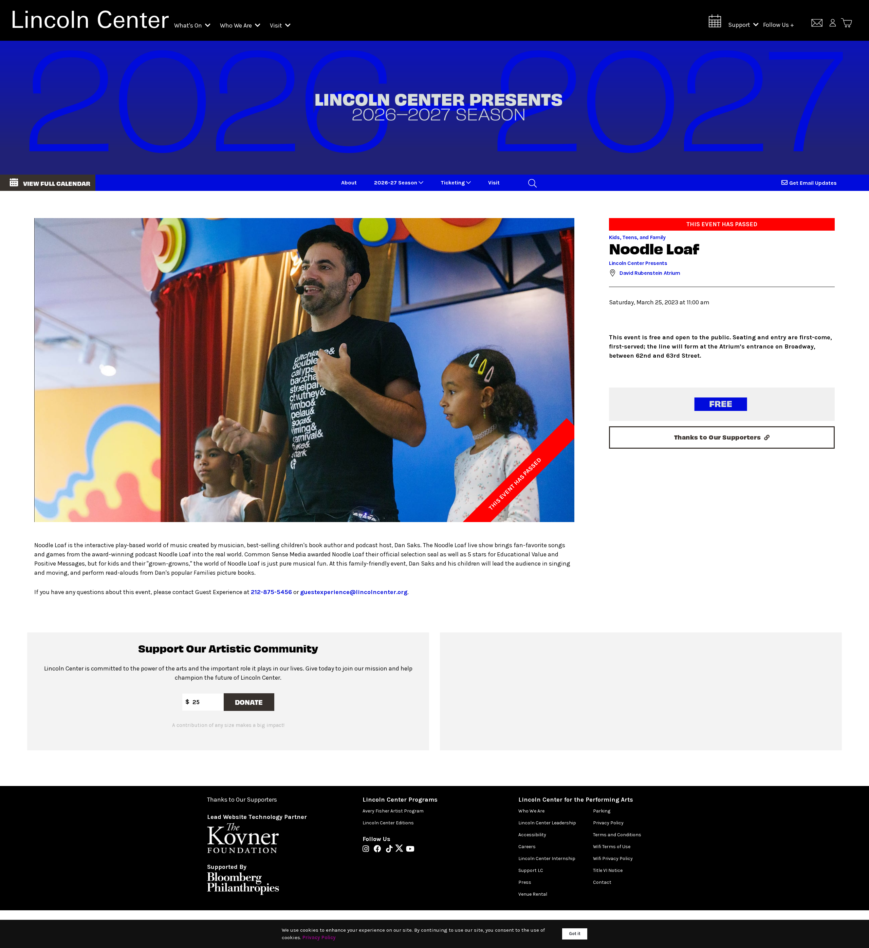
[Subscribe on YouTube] (410, 849)
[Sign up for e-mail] (816, 24)
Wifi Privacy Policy (613, 858)
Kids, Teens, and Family (637, 237)
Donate (249, 702)
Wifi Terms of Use (611, 846)
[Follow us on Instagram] (367, 849)
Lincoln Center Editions (388, 823)
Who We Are (236, 25)
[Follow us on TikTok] (391, 849)
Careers (527, 846)
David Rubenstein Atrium (650, 273)
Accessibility (532, 835)
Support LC (530, 870)
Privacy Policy (608, 823)
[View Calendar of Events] (714, 23)
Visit (276, 25)
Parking (601, 811)
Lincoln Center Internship (546, 858)
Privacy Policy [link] (319, 937)
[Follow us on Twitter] (401, 849)
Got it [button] (574, 933)
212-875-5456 (271, 592)
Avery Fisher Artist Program (393, 811)
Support (740, 25)
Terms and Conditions (617, 835)
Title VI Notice (608, 870)
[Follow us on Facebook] (379, 849)
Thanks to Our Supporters (242, 799)
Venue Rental (532, 894)
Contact (602, 882)
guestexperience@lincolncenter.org (353, 592)
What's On (188, 25)
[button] (47, 183)
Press (524, 882)
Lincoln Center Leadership (547, 823)
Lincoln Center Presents (638, 263)
